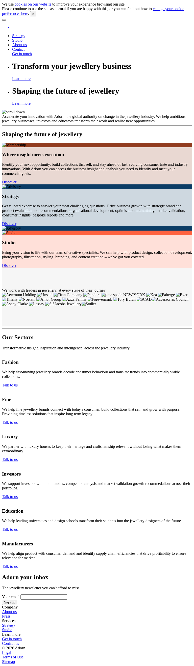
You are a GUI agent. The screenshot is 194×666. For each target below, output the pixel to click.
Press (6, 616)
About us (19, 45)
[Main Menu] (4, 20)
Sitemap (8, 661)
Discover (9, 182)
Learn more (21, 78)
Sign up (9, 602)
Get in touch (22, 54)
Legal (6, 652)
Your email (11, 597)
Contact (18, 49)
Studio (17, 40)
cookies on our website (33, 4)
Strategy (18, 36)
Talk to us (10, 385)
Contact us (10, 643)
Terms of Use (12, 657)
